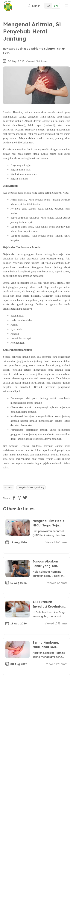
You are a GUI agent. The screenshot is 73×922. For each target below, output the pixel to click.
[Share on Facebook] (14, 497)
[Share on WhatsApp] (19, 498)
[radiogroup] (52, 6)
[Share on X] (25, 497)
